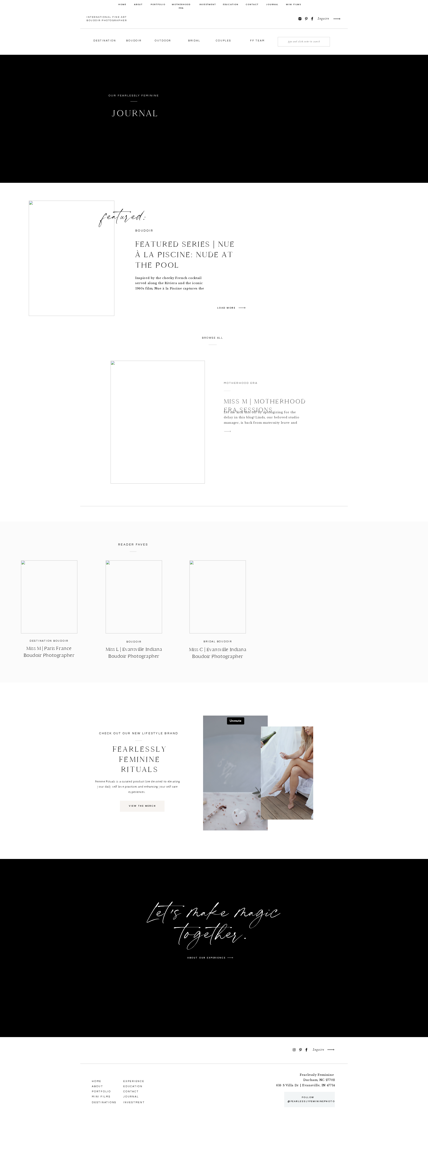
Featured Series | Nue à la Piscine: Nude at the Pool (185, 254)
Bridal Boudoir (218, 641)
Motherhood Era (241, 383)
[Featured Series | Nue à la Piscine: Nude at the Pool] (71, 258)
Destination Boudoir (49, 641)
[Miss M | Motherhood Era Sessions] (158, 422)
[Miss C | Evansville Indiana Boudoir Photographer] (217, 596)
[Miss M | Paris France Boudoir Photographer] (49, 596)
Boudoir (134, 642)
